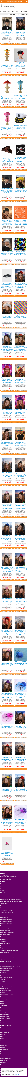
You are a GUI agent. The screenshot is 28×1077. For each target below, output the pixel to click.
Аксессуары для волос (5, 1058)
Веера (1, 1043)
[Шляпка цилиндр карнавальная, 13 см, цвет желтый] (7, 786)
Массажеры (3, 992)
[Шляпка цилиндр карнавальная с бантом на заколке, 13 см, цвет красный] (20, 786)
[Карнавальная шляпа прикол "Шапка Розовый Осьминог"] (7, 124)
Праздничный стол (4, 952)
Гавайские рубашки (4, 1027)
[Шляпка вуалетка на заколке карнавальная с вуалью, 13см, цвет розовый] (7, 723)
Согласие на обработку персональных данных (11, 901)
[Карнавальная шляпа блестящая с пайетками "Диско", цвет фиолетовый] (20, 408)
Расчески (2, 1056)
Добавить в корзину (7, 43)
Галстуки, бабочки (4, 1032)
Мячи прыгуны (3, 1012)
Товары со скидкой (4, 908)
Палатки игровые (4, 1007)
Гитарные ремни (4, 1051)
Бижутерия (3, 1062)
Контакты (2, 892)
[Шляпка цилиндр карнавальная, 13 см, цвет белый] (20, 755)
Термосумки (3, 979)
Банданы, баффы (4, 1049)
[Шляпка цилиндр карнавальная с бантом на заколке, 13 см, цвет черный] (20, 597)
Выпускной (3, 972)
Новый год (2, 964)
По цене (2, 947)
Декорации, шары (4, 954)
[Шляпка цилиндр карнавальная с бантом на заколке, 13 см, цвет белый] (7, 818)
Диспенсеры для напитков (6, 977)
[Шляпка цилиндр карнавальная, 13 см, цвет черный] (20, 471)
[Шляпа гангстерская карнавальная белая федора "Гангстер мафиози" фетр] (7, 250)
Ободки (2, 1038)
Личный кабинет (4, 897)
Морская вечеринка (5, 930)
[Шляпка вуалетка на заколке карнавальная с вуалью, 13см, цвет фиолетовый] (20, 818)
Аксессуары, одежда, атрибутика (8, 956)
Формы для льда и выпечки (6, 994)
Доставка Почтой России (6, 888)
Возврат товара (4, 905)
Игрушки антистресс (5, 1018)
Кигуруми (2, 1034)
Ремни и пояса (3, 1064)
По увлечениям (4, 945)
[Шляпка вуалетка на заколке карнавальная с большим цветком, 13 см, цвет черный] (20, 534)
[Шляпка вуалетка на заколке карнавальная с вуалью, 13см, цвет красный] (7, 629)
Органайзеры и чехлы (5, 990)
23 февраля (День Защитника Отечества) (10, 966)
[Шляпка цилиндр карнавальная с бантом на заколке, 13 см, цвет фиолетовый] (7, 345)
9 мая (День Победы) (5, 970)
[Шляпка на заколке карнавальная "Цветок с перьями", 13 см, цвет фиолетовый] (7, 692)
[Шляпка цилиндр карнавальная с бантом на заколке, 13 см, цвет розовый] (7, 502)
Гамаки (2, 1001)
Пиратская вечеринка (5, 915)
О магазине (3, 883)
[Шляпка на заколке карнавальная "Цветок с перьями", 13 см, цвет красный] (20, 282)
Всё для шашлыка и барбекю (7, 986)
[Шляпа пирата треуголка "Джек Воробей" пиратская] (7, 156)
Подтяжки (2, 1030)
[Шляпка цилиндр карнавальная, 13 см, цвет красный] (7, 755)
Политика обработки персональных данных (10, 899)
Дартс (1, 1009)
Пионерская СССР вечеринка (7, 932)
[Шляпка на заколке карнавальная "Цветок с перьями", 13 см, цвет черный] (7, 408)
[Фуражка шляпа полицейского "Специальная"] (20, 29)
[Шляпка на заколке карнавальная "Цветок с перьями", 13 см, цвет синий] (20, 660)
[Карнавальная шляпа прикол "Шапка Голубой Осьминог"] (20, 92)
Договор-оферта (4, 903)
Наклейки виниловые (5, 1023)
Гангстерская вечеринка (6, 919)
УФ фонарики (3, 1005)
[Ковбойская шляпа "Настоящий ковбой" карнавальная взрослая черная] (7, 219)
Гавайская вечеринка (5, 917)
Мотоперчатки (3, 1045)
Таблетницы (3, 981)
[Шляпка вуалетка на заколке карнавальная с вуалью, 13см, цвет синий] (20, 692)
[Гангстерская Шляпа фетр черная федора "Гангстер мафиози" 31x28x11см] (7, 187)
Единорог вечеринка (5, 934)
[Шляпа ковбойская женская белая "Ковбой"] (7, 313)
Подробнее (16, 1074)
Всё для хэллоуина (5, 925)
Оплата (2, 890)
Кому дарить (3, 939)
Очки (1, 1040)
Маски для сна (3, 1060)
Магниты (2, 1003)
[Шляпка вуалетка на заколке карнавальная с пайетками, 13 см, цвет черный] (7, 565)
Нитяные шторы (4, 988)
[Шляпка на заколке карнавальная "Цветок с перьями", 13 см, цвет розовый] (7, 597)
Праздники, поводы (4, 943)
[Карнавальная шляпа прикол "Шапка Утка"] (7, 61)
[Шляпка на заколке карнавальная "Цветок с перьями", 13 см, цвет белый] (7, 471)
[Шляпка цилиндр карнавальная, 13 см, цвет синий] (20, 723)
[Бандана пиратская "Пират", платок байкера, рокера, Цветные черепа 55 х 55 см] (20, 250)
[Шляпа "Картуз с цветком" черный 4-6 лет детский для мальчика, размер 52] (20, 61)
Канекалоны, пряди (4, 1053)
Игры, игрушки (3, 959)
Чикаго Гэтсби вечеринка (6, 923)
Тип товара (3, 941)
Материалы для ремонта (6, 999)
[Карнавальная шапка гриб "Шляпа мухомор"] (7, 92)
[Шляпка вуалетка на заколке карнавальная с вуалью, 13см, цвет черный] (7, 439)
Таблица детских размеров (6, 910)
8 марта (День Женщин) (6, 968)
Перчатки (2, 1047)
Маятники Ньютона (4, 1016)
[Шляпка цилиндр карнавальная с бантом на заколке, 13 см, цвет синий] (7, 534)
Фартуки (2, 983)
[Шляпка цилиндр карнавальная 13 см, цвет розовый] (7, 660)
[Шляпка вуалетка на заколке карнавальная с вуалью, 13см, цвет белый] (20, 629)
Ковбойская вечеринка (5, 928)
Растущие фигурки (4, 1014)
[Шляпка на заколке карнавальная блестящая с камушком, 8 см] (20, 502)
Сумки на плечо (4, 1067)
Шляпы (2, 1036)
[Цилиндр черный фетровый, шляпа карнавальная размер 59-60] (7, 29)
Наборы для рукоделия (5, 1020)
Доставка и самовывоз (5, 885)
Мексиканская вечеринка (6, 921)
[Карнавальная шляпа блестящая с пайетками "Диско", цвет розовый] (7, 376)
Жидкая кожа (3, 996)
